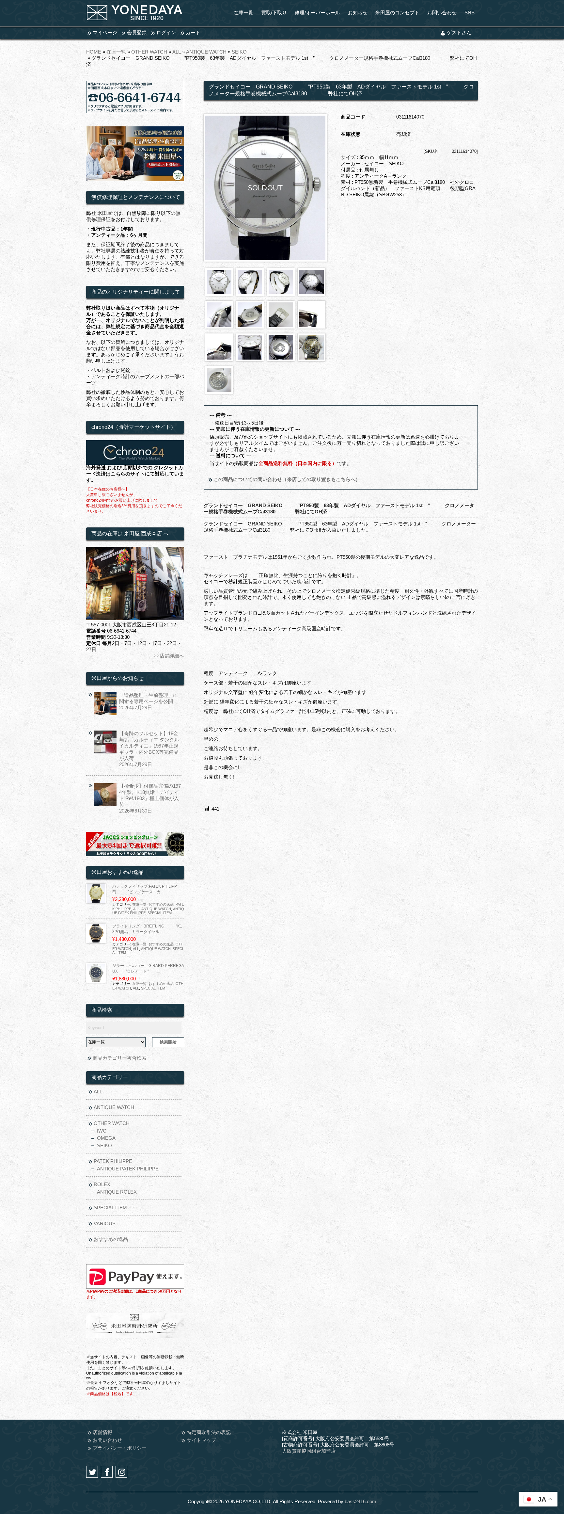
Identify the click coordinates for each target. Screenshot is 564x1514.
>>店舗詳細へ (169, 655)
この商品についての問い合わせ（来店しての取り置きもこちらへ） (286, 479)
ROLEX (102, 1184)
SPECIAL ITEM (160, 913)
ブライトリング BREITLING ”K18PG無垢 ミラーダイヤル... (147, 929)
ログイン (166, 32)
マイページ (105, 32)
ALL (176, 52)
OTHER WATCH (149, 52)
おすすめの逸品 (161, 904)
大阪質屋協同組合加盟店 (309, 1451)
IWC (101, 1131)
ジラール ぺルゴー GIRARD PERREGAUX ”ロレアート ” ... (148, 968)
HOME (93, 52)
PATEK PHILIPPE (113, 1161)
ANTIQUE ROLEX (117, 1192)
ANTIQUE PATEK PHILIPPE (128, 1168)
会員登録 (137, 32)
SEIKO (239, 52)
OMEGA (106, 1138)
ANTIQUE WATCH (206, 52)
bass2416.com (360, 1501)
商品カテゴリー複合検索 (120, 1058)
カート (193, 32)
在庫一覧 (116, 52)
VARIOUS (105, 1223)
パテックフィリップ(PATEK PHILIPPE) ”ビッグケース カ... (144, 889)
